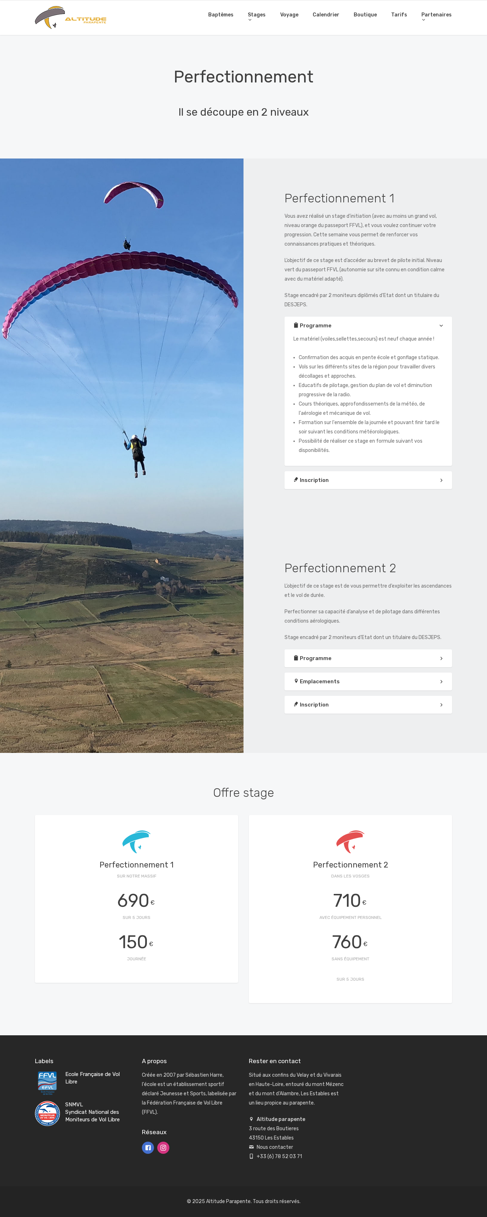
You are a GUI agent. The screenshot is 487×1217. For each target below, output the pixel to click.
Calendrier (326, 15)
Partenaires (436, 15)
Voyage (289, 15)
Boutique (365, 15)
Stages (257, 15)
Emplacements (319, 681)
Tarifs (399, 15)
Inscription (314, 480)
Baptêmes (221, 15)
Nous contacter (275, 1147)
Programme (315, 325)
